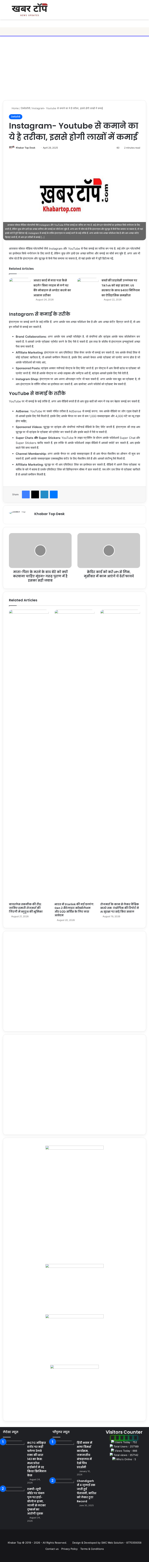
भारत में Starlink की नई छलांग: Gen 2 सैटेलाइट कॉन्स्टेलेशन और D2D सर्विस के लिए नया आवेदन (74, 909)
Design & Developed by (86, 1542)
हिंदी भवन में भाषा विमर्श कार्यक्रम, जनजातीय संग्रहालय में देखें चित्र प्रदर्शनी (84, 1455)
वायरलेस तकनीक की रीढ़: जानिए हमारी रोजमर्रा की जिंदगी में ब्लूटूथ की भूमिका (26, 908)
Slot (71, 1536)
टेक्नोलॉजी (25, 108)
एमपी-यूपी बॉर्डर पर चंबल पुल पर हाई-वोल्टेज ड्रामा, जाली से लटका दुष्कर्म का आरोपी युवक (36, 1501)
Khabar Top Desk (25, 147)
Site (77, 1536)
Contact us (52, 1548)
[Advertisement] (74, 69)
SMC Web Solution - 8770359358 (121, 1542)
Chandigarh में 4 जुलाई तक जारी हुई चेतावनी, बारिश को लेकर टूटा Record (86, 1491)
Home (15, 108)
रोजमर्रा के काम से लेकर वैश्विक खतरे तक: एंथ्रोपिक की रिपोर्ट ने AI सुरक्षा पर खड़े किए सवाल (119, 908)
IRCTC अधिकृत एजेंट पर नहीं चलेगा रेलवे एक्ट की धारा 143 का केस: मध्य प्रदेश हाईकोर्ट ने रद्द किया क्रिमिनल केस (36, 1459)
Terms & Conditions (92, 1548)
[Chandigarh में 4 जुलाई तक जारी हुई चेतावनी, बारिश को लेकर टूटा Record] (63, 1486)
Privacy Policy (69, 1548)
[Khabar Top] (29, 10)
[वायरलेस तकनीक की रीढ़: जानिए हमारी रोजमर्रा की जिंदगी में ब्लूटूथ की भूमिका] (29, 755)
